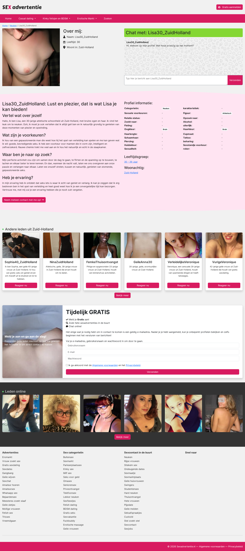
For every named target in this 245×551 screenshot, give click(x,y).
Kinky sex (68, 469)
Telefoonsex (69, 492)
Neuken (13, 25)
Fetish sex (7, 512)
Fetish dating (70, 504)
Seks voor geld (71, 477)
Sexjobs (128, 528)
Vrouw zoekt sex (11, 461)
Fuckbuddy (69, 520)
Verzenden (152, 371)
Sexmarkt (68, 461)
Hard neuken (131, 492)
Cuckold (128, 516)
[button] (31, 57)
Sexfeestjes (69, 500)
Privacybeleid (133, 365)
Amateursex (8, 489)
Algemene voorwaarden (105, 365)
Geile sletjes (8, 504)
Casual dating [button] (26, 18)
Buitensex (68, 457)
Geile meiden (131, 508)
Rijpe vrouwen (131, 461)
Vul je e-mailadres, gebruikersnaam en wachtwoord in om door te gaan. (104, 341)
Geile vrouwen (71, 528)
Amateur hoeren (10, 485)
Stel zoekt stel (132, 520)
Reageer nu (21, 285)
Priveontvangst (71, 489)
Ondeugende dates (134, 469)
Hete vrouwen (131, 500)
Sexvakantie (69, 516)
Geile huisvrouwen (134, 481)
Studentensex (131, 489)
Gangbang (7, 473)
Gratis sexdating (11, 465)
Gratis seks (69, 512)
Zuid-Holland (131, 172)
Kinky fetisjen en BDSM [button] (55, 18)
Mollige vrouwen (11, 508)
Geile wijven (8, 477)
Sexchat (6, 481)
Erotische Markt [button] (86, 18)
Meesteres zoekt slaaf (14, 500)
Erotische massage (73, 524)
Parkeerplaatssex (72, 465)
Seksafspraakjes (133, 512)
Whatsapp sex (9, 492)
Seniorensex (69, 485)
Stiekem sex (130, 465)
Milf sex (67, 473)
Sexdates (7, 469)
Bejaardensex (9, 496)
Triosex (6, 516)
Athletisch (227, 113)
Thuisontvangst (132, 496)
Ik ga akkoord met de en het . (104, 365)
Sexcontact (130, 524)
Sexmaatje (129, 473)
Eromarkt (7, 457)
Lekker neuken (71, 496)
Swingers (129, 485)
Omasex (67, 481)
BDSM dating (70, 508)
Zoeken (108, 18)
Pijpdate (128, 504)
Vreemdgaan (9, 520)
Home (8, 18)
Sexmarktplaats (132, 477)
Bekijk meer (122, 295)
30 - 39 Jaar (131, 161)
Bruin (165, 129)
